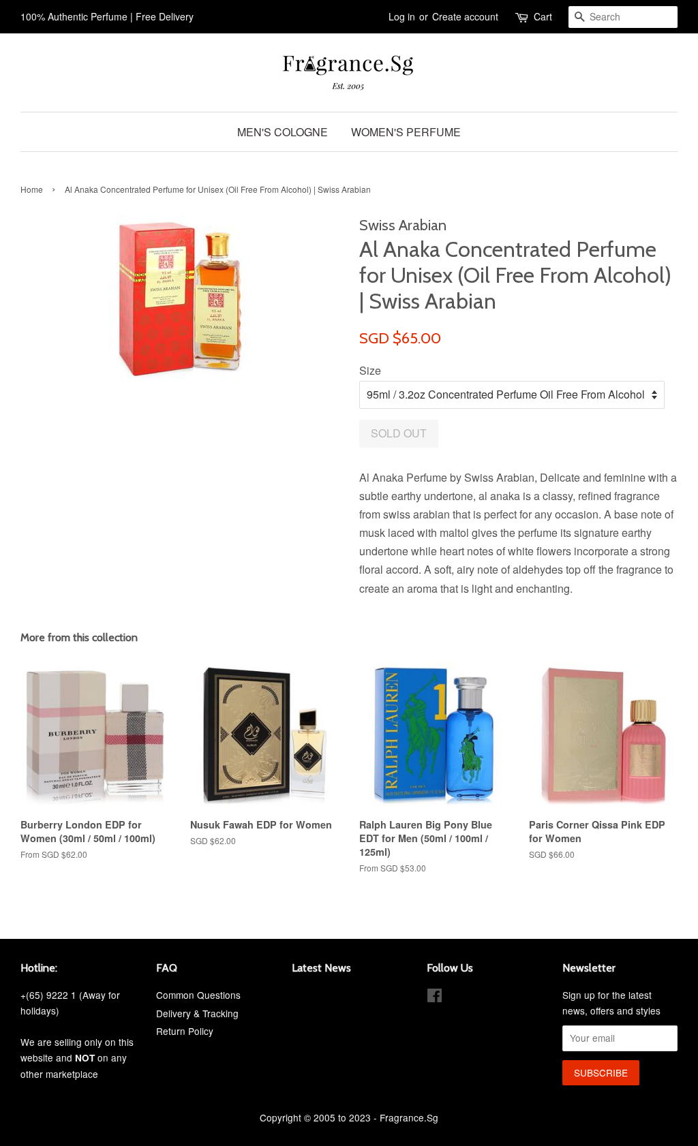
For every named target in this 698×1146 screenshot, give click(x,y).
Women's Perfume (406, 132)
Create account (465, 16)
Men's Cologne (282, 132)
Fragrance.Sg (409, 1117)
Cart (543, 16)
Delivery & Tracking (197, 1013)
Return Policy (184, 1031)
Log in (402, 16)
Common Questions (198, 995)
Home (31, 189)
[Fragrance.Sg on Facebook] (434, 997)
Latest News (321, 967)
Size (370, 370)
